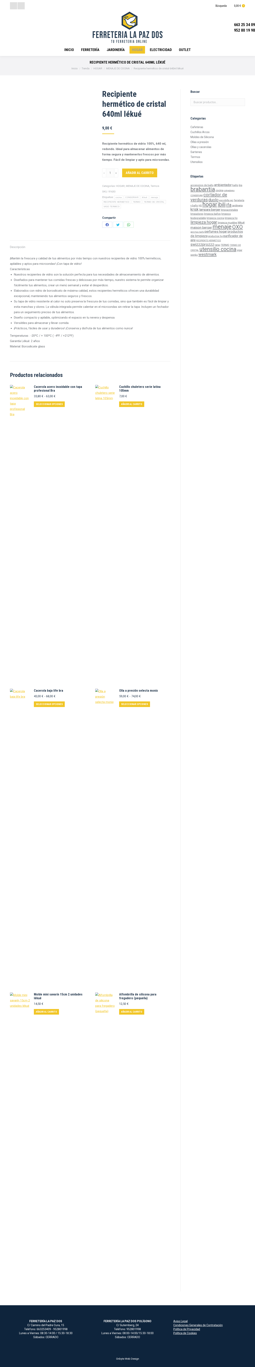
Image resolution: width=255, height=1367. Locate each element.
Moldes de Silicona (202, 137)
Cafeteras (196, 127)
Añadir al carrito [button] (131, 404)
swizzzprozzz (202, 244)
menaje (154, 197)
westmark (207, 254)
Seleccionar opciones (49, 404)
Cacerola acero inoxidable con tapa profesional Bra (58, 388)
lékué (144, 197)
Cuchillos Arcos (200, 132)
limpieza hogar (203, 222)
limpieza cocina (215, 218)
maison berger (201, 227)
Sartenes (196, 152)
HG (200, 205)
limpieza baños (212, 214)
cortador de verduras (208, 197)
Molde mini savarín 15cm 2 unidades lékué (58, 996)
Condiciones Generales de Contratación (198, 1325)
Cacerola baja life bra (48, 690)
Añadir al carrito (140, 173)
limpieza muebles (227, 222)
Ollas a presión (199, 142)
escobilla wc (226, 200)
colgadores (229, 190)
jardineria (237, 205)
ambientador (223, 185)
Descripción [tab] (17, 247)
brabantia (202, 189)
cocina (119, 197)
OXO (237, 227)
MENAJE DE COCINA (137, 185)
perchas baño (197, 232)
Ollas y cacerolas (200, 147)
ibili (222, 204)
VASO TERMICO (112, 206)
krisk (194, 209)
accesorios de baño (202, 185)
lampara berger (209, 210)
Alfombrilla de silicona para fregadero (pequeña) (137, 996)
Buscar (241, 102)
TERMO (137, 202)
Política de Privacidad (186, 1329)
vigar (239, 250)
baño (235, 185)
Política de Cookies (185, 1333)
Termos (155, 185)
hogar (209, 204)
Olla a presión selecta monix (138, 690)
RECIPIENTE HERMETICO (116, 202)
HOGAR (120, 185)
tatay (217, 245)
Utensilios (196, 162)
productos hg (215, 236)
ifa (228, 204)
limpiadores (196, 214)
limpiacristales (229, 209)
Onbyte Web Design (127, 1358)
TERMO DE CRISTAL (154, 202)
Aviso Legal (180, 1321)
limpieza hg (231, 218)
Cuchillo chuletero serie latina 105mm (140, 388)
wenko (194, 255)
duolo (213, 199)
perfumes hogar (216, 231)
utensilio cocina (217, 249)
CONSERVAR (131, 197)
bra (240, 185)
